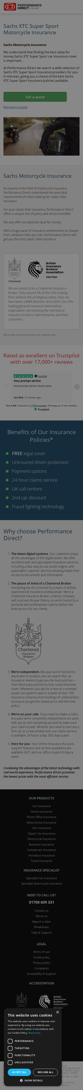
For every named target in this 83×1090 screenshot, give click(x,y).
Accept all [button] (19, 1072)
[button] (33, 1080)
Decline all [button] (45, 1072)
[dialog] (41, 545)
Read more (34, 1032)
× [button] (57, 1012)
